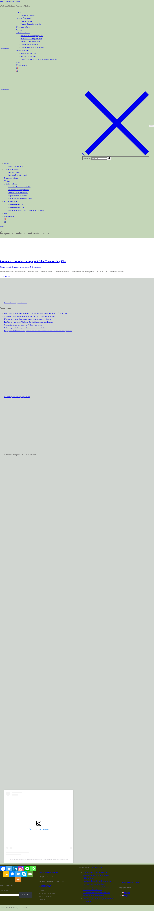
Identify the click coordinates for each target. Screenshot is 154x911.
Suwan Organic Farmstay (131, 882)
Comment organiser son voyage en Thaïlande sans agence (23, 325)
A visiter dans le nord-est (21, 267)
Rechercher (4, 891)
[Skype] (24, 874)
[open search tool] (115, 155)
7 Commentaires (35, 267)
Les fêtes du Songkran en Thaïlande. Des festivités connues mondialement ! (29, 322)
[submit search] (109, 158)
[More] (18, 879)
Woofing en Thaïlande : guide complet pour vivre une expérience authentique (29, 316)
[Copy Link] (6, 874)
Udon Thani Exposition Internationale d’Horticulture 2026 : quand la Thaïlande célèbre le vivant (36, 313)
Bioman (2, 267)
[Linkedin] (15, 868)
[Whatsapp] (33, 868)
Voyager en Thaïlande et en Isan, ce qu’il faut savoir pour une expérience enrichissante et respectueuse (38, 331)
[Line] (27, 868)
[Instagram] (21, 868)
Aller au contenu (5, 1)
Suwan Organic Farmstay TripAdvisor (17, 397)
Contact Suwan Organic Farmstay (15, 303)
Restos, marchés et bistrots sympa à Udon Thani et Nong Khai (33, 261)
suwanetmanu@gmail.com (48, 872)
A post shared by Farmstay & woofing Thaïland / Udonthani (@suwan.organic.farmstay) (39, 859)
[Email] (30, 874)
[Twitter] (9, 868)
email (2, 227)
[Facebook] (3, 868)
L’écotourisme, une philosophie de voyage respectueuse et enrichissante (27, 319)
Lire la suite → (5, 276)
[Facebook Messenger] (12, 874)
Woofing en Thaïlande (4, 48)
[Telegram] (18, 874)
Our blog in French (97, 867)
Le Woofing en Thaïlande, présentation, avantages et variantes (24, 328)
